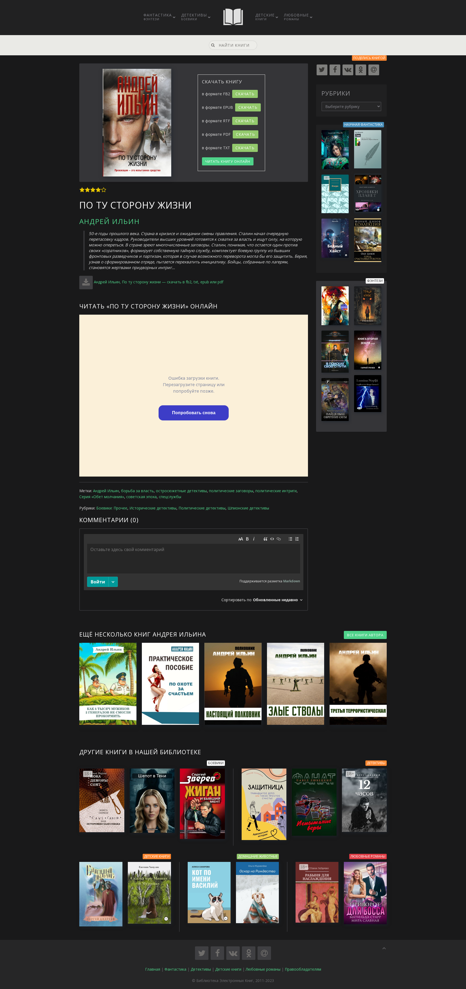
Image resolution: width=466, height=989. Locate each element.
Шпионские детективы (248, 508)
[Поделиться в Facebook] (217, 953)
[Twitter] (322, 69)
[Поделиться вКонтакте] (233, 953)
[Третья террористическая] (355, 684)
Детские (265, 16)
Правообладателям (303, 969)
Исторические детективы (152, 508)
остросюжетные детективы (181, 490)
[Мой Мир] (373, 69)
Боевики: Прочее (111, 508)
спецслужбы (170, 496)
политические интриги (276, 490)
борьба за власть (137, 490)
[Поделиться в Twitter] (201, 953)
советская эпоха (141, 496)
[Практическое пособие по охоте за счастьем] (167, 684)
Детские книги (228, 969)
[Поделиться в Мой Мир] (264, 953)
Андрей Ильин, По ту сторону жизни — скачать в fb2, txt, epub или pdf (158, 281)
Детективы (194, 16)
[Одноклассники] (360, 69)
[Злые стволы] (293, 684)
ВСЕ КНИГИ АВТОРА (365, 635)
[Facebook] (335, 69)
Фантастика (157, 16)
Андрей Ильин (109, 221)
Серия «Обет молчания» (101, 496)
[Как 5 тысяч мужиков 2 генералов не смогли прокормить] (105, 684)
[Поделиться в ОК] (248, 953)
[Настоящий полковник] (230, 684)
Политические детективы (202, 508)
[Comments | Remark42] (193, 569)
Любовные (296, 16)
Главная (152, 969)
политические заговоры (231, 490)
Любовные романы (263, 969)
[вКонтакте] (347, 69)
